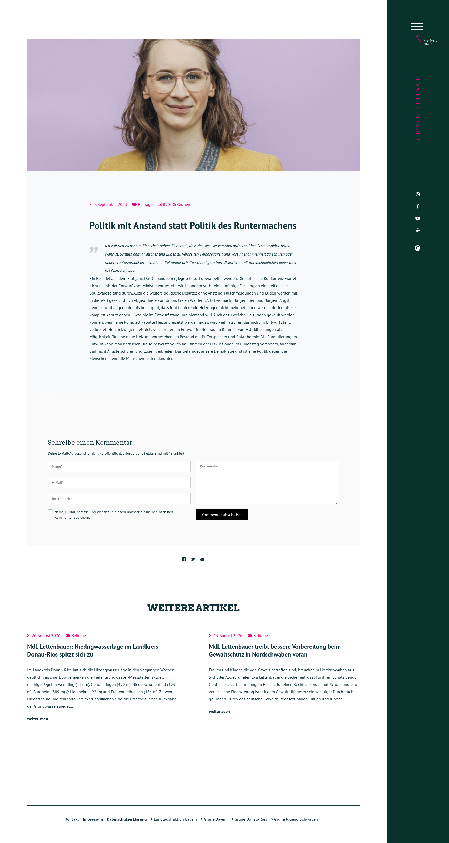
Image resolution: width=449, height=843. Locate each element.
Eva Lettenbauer (418, 110)
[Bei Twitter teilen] (193, 559)
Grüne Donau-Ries (250, 819)
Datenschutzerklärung (127, 819)
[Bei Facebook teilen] (184, 559)
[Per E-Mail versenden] (202, 559)
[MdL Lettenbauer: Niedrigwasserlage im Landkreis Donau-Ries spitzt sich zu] (102, 677)
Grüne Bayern (215, 819)
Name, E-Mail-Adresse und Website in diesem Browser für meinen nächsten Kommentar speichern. (114, 515)
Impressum (93, 819)
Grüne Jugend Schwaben (295, 819)
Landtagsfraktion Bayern (175, 819)
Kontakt (72, 819)
